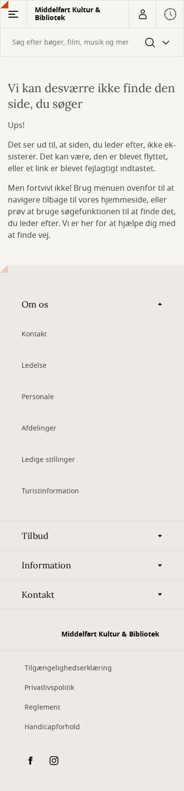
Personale (38, 397)
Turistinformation (50, 491)
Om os (35, 304)
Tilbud (35, 535)
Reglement (42, 707)
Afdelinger (39, 428)
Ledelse (34, 365)
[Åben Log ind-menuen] (142, 14)
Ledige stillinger (48, 460)
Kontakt (34, 334)
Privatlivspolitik (49, 688)
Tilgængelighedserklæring (68, 668)
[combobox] (92, 42)
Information (46, 565)
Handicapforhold (52, 727)
